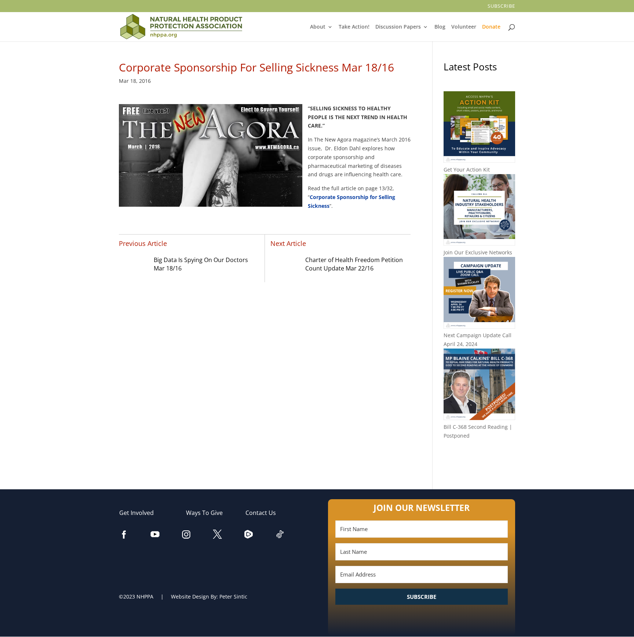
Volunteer (464, 27)
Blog (440, 27)
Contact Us (264, 513)
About (318, 27)
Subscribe (502, 6)
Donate (491, 27)
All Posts (479, 459)
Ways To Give (208, 513)
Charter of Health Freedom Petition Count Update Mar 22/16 (354, 264)
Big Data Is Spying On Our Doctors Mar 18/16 (201, 264)
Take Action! (354, 27)
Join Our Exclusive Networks (478, 252)
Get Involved (140, 513)
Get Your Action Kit (467, 169)
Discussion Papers (398, 27)
